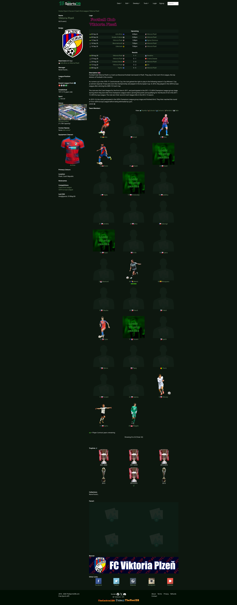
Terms (160, 594)
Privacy (166, 594)
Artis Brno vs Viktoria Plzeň (69, 63)
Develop (136, 3)
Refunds (173, 594)
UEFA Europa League (66, 190)
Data (118, 3)
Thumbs (144, 110)
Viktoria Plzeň (94, 11)
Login (155, 3)
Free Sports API (64, 596)
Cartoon (160, 110)
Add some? (66, 130)
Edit (126, 3)
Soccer (71, 11)
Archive (72, 165)
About (154, 594)
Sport (66, 11)
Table (176, 110)
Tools (145, 3)
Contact (154, 596)
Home (61, 11)
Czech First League (81, 11)
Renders (169, 110)
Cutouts (152, 110)
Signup (161, 3)
